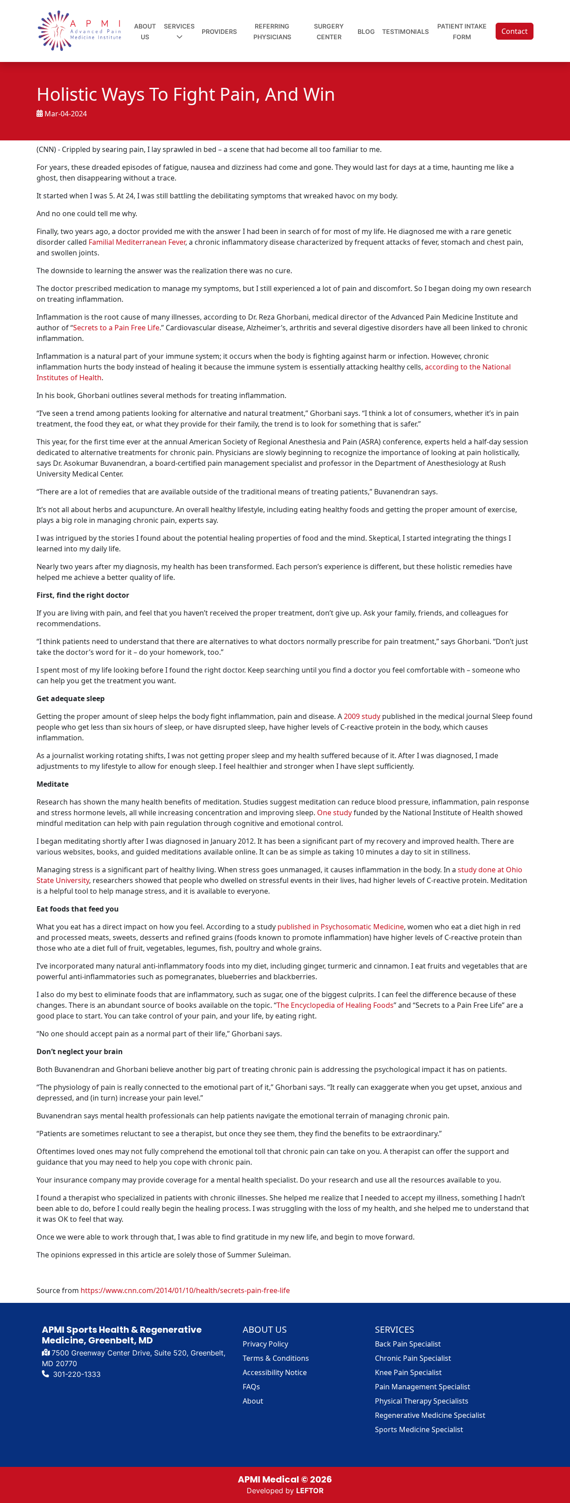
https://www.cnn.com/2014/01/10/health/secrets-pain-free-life (185, 1290)
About (253, 1401)
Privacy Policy (265, 1344)
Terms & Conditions (276, 1358)
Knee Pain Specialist (408, 1372)
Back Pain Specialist (408, 1344)
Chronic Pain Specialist (413, 1358)
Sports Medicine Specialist (419, 1429)
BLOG (366, 31)
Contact (514, 31)
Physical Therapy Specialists (421, 1401)
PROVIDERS (219, 31)
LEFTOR (310, 1490)
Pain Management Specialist (422, 1387)
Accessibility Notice (275, 1372)
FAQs (251, 1387)
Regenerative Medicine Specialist (430, 1415)
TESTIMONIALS (405, 31)
